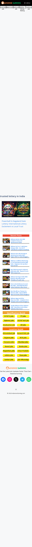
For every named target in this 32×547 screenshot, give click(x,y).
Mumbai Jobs (23, 342)
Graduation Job (9, 325)
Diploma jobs (9, 320)
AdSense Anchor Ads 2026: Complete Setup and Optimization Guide (18, 240)
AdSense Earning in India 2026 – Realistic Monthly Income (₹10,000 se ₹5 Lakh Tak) (19, 278)
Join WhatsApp (23, 360)
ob (14, 333)
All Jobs (23, 325)
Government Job (4, 8)
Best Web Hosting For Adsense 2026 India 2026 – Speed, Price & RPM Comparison (19, 271)
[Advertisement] (16, 25)
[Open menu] (16, 389)
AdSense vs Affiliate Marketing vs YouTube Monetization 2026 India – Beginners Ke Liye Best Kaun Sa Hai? (19, 263)
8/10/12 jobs (9, 316)
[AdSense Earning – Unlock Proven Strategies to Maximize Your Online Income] (11, 3)
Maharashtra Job (17, 8)
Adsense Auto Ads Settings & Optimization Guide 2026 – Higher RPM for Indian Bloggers (19, 255)
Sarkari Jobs (8, 360)
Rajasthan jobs (9, 351)
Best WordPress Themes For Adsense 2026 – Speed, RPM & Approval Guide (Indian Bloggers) (20, 292)
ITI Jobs (23, 316)
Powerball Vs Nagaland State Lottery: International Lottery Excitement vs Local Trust (14, 224)
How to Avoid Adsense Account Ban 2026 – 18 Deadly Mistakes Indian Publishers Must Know (19, 285)
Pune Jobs (23, 355)
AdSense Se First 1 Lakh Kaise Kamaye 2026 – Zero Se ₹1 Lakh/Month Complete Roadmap (20, 248)
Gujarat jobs (9, 338)
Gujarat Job (9, 7)
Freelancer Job (29, 8)
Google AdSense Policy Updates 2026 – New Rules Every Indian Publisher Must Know (19, 307)
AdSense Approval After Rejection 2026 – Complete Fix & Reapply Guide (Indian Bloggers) (20, 300)
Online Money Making (22, 8)
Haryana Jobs (9, 342)
